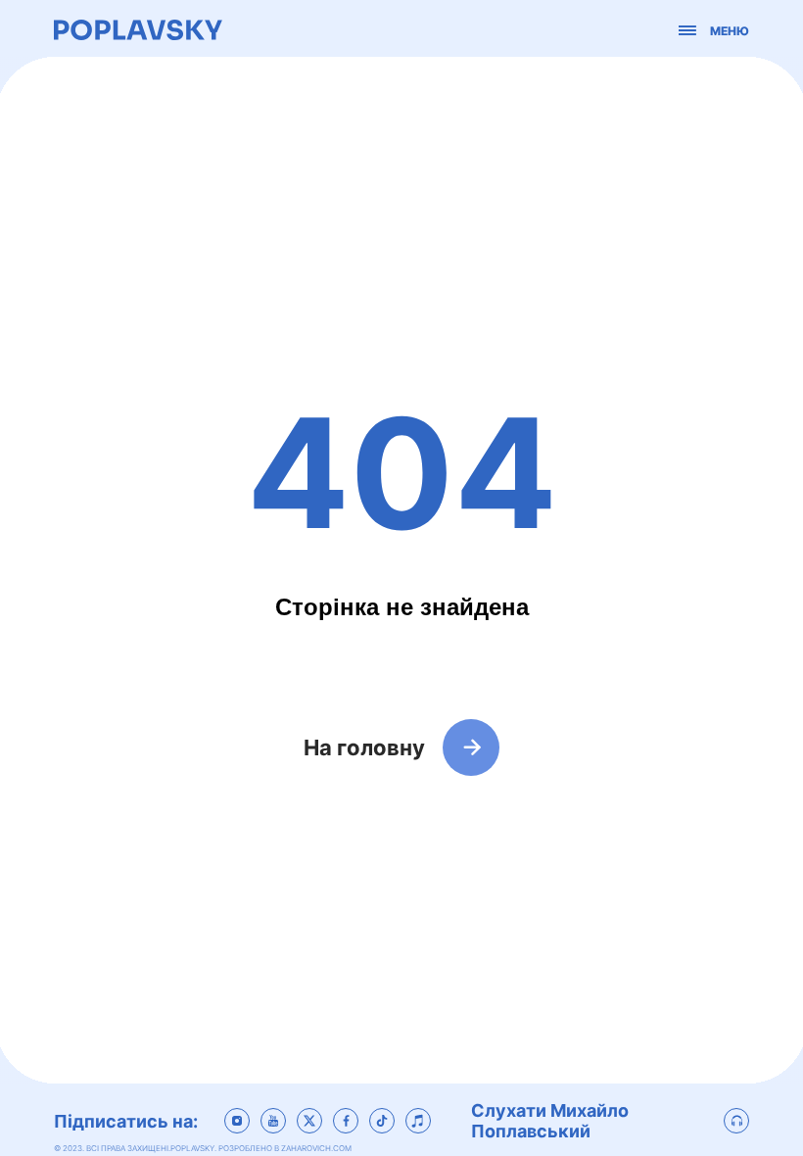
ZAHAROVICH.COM (316, 1148)
